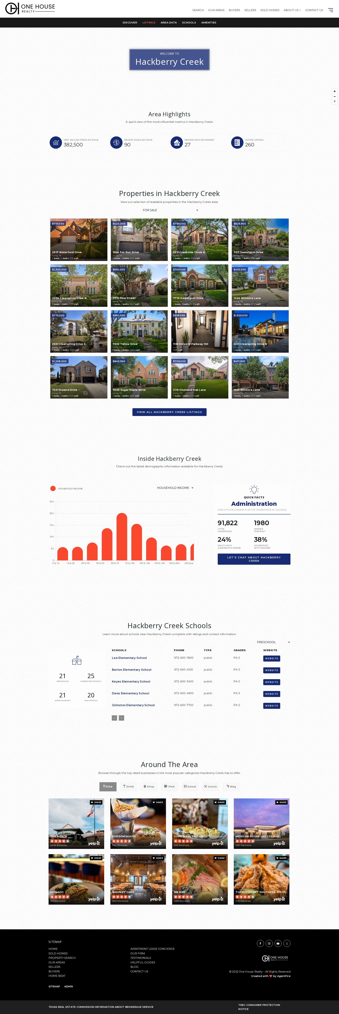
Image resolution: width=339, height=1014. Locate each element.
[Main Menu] (331, 10)
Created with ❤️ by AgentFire (270, 976)
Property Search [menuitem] (62, 957)
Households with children (262, 546)
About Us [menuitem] (291, 10)
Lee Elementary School (129, 658)
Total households (225, 530)
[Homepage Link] (30, 8)
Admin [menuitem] (68, 986)
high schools (91, 700)
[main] (169, 464)
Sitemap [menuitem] (54, 986)
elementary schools (91, 681)
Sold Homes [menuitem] (269, 10)
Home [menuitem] (53, 948)
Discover (130, 22)
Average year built (260, 530)
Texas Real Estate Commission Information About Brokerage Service (101, 1007)
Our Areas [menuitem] (216, 10)
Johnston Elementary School (133, 705)
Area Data (169, 22)
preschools (63, 681)
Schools (189, 22)
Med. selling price (81, 139)
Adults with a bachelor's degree (229, 546)
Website (271, 658)
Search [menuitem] (198, 10)
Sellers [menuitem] (250, 10)
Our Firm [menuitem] (137, 953)
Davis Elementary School (130, 693)
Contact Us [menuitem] (314, 10)
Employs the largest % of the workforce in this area (252, 509)
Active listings (254, 139)
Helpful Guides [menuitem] (142, 962)
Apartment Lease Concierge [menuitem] (152, 948)
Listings (148, 22)
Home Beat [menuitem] (57, 975)
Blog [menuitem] (134, 966)
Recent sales (138, 139)
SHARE (97, 802)
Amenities (208, 22)
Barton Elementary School (131, 669)
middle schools (62, 700)
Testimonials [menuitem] (140, 957)
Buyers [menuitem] (234, 10)
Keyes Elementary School (131, 681)
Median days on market (199, 139)
